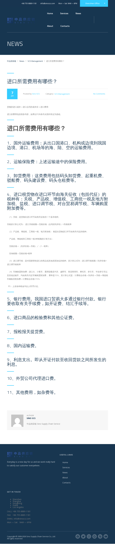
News (78, 13)
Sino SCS (36, 93)
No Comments (99, 93)
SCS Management (62, 94)
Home (50, 13)
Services (66, 467)
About (65, 477)
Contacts (66, 482)
